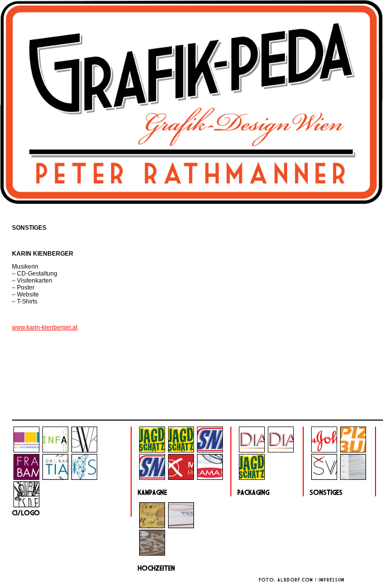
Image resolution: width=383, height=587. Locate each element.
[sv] (324, 477)
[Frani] (26, 477)
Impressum (332, 580)
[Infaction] (55, 450)
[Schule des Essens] (26, 505)
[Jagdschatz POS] (152, 450)
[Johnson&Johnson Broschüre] (324, 450)
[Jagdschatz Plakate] (181, 450)
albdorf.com (295, 580)
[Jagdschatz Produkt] (252, 477)
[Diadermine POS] (281, 450)
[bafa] (152, 553)
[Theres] (26, 450)
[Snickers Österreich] (152, 477)
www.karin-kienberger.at (44, 327)
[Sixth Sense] (84, 477)
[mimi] (181, 526)
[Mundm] (152, 526)
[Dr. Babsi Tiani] (55, 477)
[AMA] (210, 477)
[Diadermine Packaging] (252, 450)
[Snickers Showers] (210, 450)
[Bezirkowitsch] (181, 477)
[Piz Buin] (353, 450)
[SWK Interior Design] (84, 450)
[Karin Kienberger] (353, 477)
